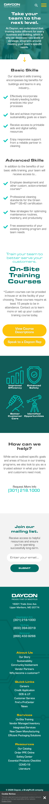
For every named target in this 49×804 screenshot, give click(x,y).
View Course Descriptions (24, 330)
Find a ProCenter (24, 702)
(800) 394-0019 (24, 627)
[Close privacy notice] (44, 797)
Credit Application (25, 690)
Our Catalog (24, 748)
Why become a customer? (24, 672)
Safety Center (24, 756)
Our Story (24, 656)
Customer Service (24, 698)
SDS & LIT (24, 693)
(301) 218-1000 (24, 619)
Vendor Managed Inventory (24, 723)
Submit (25, 568)
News (24, 706)
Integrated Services (24, 727)
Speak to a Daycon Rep (24, 341)
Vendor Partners (24, 668)
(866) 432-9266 (24, 635)
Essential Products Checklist (24, 760)
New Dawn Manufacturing (24, 731)
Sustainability (24, 660)
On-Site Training (24, 719)
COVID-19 (24, 764)
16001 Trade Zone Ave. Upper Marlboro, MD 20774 (24, 605)
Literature (24, 768)
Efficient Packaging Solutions (24, 735)
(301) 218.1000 (24, 490)
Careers (24, 686)
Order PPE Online (24, 752)
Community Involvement (24, 664)
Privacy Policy (6, 801)
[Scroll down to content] (24, 57)
